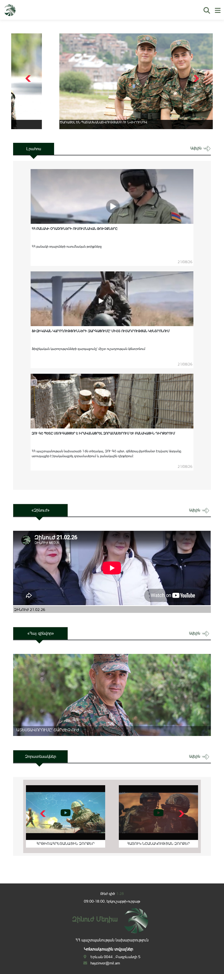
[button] (195, 78)
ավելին (196, 148)
